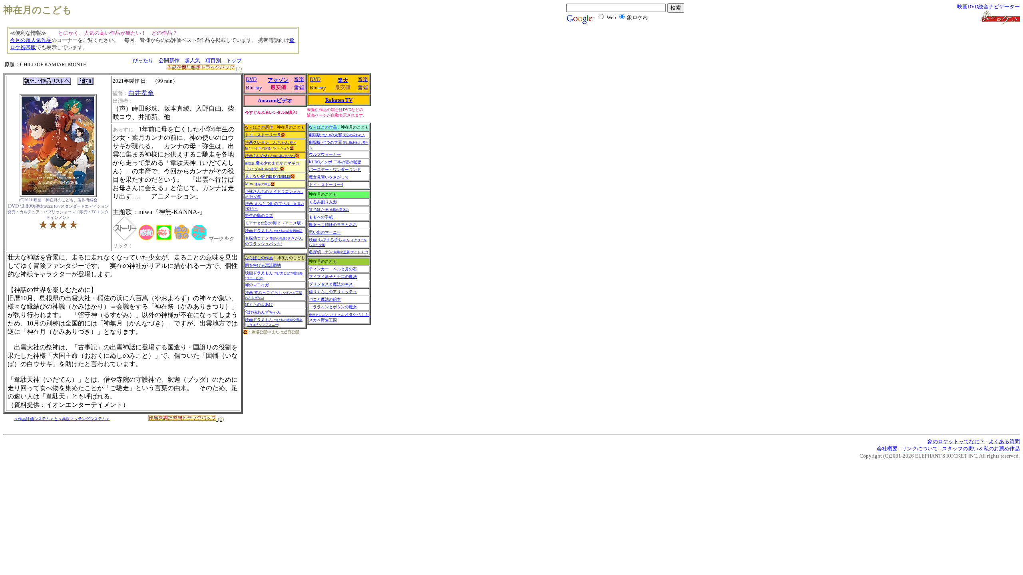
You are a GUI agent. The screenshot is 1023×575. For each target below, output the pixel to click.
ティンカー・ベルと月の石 (333, 269)
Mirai (258, 184)
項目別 (213, 60)
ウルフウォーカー (325, 154)
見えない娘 (268, 176)
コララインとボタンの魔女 (333, 307)
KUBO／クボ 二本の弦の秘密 (335, 162)
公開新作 (169, 60)
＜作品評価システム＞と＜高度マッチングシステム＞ (62, 418)
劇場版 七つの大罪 (337, 135)
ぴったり (143, 60)
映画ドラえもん (274, 230)
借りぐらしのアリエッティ (333, 291)
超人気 (192, 60)
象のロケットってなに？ (956, 441)
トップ (234, 60)
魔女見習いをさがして (329, 177)
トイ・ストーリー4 (326, 184)
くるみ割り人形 (323, 202)
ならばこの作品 (259, 258)
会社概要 (887, 449)
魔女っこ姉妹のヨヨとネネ (333, 224)
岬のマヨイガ (257, 285)
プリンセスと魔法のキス (331, 284)
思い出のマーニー (325, 232)
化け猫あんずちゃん (263, 312)
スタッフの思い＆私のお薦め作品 (981, 449)
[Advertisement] (349, 44)
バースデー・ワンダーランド (335, 169)
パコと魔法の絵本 (325, 299)
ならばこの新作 (259, 127)
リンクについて (920, 449)
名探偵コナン (338, 252)
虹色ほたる (329, 209)
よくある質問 (1004, 441)
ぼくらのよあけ (259, 304)
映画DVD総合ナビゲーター (988, 7)
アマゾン (278, 80)
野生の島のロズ (259, 215)
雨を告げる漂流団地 (263, 265)
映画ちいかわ (270, 155)
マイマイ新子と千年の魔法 (333, 276)
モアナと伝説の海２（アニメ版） (275, 223)
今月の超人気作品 (31, 40)
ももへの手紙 (321, 217)
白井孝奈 (141, 92)
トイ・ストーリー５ (263, 135)
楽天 (343, 80)
